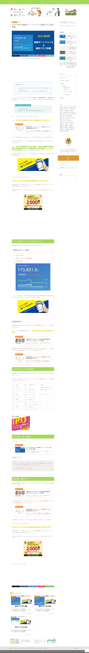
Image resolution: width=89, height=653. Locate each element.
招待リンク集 (71, 1)
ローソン (72, 124)
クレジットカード (63, 120)
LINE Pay (62, 108)
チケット (68, 122)
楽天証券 (68, 129)
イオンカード (73, 117)
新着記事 (42, 1)
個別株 (69, 86)
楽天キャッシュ (73, 127)
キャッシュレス (49, 1)
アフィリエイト (63, 117)
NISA (72, 110)
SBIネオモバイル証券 (17, 97)
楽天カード (66, 127)
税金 (61, 131)
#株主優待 (25, 464)
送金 (68, 131)
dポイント (66, 107)
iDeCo (69, 93)
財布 (64, 131)
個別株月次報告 (14, 22)
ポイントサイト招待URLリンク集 (68, 25)
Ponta (70, 112)
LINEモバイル (63, 110)
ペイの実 (13, 2)
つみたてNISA (69, 89)
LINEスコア (67, 108)
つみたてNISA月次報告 (68, 91)
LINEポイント (73, 108)
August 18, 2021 (29, 468)
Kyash (75, 107)
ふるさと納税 (70, 115)
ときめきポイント (63, 115)
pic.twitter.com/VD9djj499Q (34, 464)
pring (74, 112)
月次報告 (62, 127)
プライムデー (63, 124)
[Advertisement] (33, 71)
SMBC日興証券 (44, 373)
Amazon (62, 107)
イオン (68, 117)
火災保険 (72, 129)
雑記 (68, 98)
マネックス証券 (20, 180)
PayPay (62, 112)
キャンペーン (69, 119)
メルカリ (68, 124)
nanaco (68, 110)
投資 (65, 1)
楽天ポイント (63, 129)
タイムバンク (63, 122)
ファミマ (72, 122)
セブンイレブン (70, 120)
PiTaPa (66, 112)
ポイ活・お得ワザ (58, 1)
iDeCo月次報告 (66, 94)
